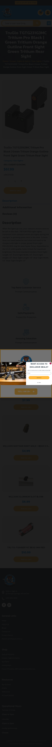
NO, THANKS (39, 382)
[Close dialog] (50, 363)
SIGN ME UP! (39, 377)
